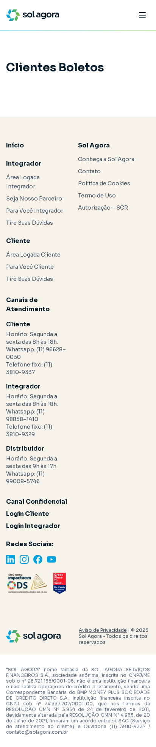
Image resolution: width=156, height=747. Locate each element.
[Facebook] (37, 559)
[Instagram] (24, 559)
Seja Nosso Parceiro (34, 198)
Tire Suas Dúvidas (29, 222)
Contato (89, 171)
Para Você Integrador (34, 210)
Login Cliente (27, 514)
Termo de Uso (97, 195)
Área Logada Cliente (33, 254)
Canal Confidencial (36, 502)
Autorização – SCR (103, 207)
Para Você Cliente (30, 266)
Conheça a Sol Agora (106, 159)
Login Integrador (33, 526)
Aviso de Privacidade (103, 630)
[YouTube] (51, 559)
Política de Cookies (104, 183)
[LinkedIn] (10, 559)
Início (15, 145)
